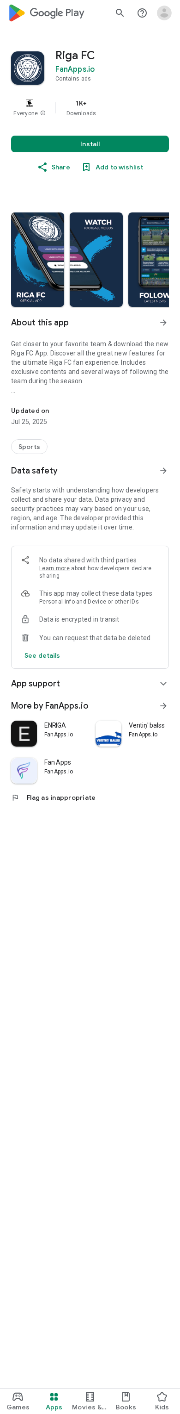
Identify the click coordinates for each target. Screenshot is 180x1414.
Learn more (54, 568)
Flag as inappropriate (53, 797)
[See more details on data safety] (42, 655)
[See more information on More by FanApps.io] (163, 706)
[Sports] (29, 447)
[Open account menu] (164, 13)
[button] (43, 113)
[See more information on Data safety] (163, 471)
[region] (90, 108)
